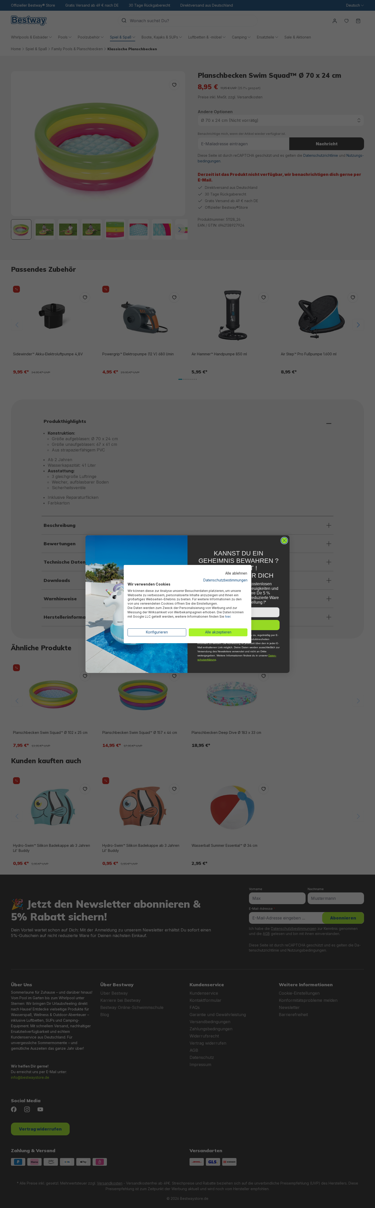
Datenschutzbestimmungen (225, 580)
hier (227, 616)
